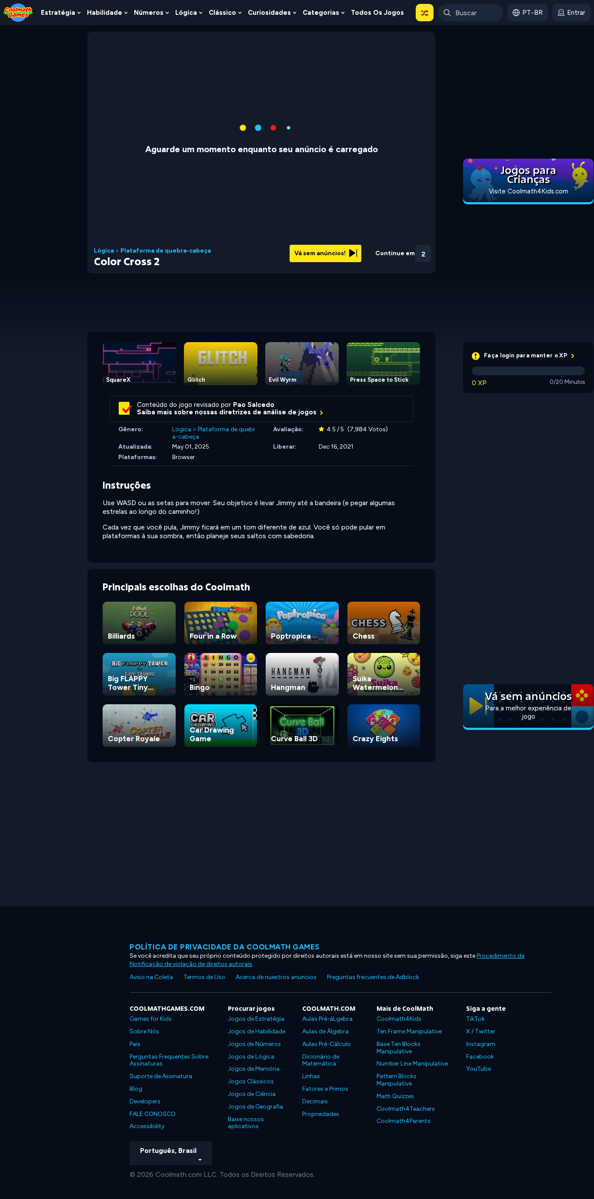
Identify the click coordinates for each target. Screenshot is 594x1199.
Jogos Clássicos (251, 1081)
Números (149, 13)
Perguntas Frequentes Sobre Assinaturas (169, 1060)
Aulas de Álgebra (325, 1031)
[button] (425, 12)
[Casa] (18, 12)
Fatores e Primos (325, 1088)
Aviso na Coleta (151, 977)
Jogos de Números (254, 1044)
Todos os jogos (377, 13)
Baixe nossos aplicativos (246, 1123)
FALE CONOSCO (153, 1114)
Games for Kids (151, 1018)
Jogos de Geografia (255, 1106)
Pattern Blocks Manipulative (397, 1079)
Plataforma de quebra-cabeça (165, 250)
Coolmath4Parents (403, 1121)
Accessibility (147, 1126)
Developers (145, 1101)
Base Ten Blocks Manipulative (398, 1047)
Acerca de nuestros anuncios (276, 977)
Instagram (480, 1044)
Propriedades (320, 1114)
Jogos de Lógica (251, 1056)
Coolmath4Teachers (406, 1108)
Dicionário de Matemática (320, 1060)
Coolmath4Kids (399, 1018)
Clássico (222, 13)
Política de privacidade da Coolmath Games (225, 947)
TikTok (475, 1018)
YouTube (478, 1068)
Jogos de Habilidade (256, 1031)
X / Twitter (480, 1031)
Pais (135, 1044)
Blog (136, 1088)
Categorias (321, 13)
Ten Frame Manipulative (409, 1031)
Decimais (315, 1101)
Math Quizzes (395, 1096)
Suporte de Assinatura (161, 1076)
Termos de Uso (204, 977)
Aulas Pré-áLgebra (327, 1018)
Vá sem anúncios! (320, 253)
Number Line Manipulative (412, 1063)
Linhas (311, 1076)
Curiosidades (269, 13)
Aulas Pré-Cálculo (326, 1044)
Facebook (480, 1056)
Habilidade (104, 13)
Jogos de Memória (254, 1068)
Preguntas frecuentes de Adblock (373, 977)
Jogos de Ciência (252, 1094)
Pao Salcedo (253, 405)
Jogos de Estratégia (256, 1018)
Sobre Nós (144, 1031)
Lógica (186, 13)
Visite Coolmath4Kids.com (528, 191)
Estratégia (58, 13)
